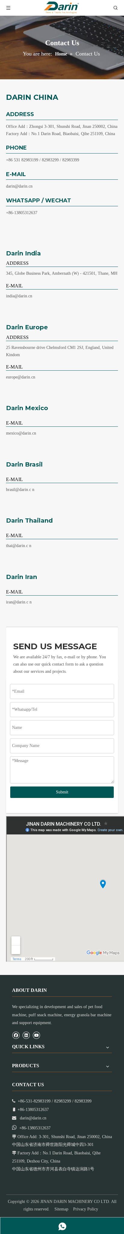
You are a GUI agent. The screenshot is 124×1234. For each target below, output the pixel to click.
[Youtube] (36, 1035)
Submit (62, 792)
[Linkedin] (26, 1035)
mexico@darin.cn (21, 433)
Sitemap (61, 1209)
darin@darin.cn (19, 186)
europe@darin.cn (20, 377)
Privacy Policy (85, 1209)
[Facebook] (16, 1035)
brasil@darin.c (18, 489)
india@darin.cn (19, 296)
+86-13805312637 (21, 212)
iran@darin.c (17, 602)
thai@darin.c (17, 545)
